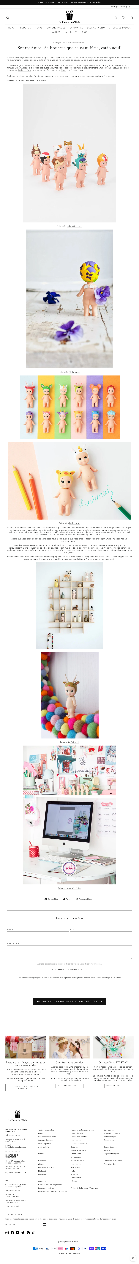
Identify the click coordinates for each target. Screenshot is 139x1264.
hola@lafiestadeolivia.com (15, 1147)
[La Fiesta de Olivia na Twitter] (23, 1232)
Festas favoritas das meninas (82, 1130)
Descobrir (43, 559)
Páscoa (74, 1181)
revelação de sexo (78, 1150)
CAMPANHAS (76, 28)
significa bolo (43, 1147)
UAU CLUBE (71, 32)
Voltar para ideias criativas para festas (71, 1001)
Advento (74, 1174)
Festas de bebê (77, 1133)
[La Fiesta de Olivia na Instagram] (7, 1232)
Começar (57, 43)
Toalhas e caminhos (46, 1130)
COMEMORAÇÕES (56, 28)
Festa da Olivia (46, 545)
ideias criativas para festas (73, 43)
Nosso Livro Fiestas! (112, 1133)
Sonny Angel (21, 68)
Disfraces (42, 1161)
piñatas (41, 1164)
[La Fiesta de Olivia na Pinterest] (28, 1232)
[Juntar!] (44, 1224)
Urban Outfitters (74, 226)
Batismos (74, 1147)
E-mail (74, 930)
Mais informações (69, 1086)
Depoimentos (109, 1140)
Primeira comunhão (79, 1144)
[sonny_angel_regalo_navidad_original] (69, 222)
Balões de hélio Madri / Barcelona (84, 1188)
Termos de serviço (103, 978)
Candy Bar (42, 1181)
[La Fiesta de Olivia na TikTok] (33, 1232)
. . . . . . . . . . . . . (43, 1150)
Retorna (107, 1150)
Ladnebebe (74, 523)
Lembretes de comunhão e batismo (52, 1192)
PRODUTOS (25, 28)
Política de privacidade (50, 978)
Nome (10, 930)
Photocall (42, 1171)
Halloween (75, 1168)
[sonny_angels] (69, 368)
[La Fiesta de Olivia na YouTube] (17, 1232)
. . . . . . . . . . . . (75, 1185)
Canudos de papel (45, 1140)
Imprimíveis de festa (46, 1188)
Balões (41, 1154)
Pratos (40, 1133)
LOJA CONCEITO (96, 28)
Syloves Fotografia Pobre (69, 888)
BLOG (85, 32)
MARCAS (56, 32)
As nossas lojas (110, 1137)
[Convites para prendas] (69, 1047)
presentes (42, 1174)
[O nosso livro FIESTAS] (113, 1047)
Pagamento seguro (111, 1154)
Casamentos (76, 1154)
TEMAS (39, 28)
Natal (63, 70)
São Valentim (76, 1178)
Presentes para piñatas (47, 1168)
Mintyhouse (74, 372)
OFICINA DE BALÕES (120, 28)
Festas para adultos (79, 1137)
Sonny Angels (85, 559)
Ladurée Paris (24, 70)
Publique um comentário (69, 970)
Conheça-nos (109, 1130)
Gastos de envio (110, 1147)
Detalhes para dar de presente (50, 1185)
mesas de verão (77, 1161)
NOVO (11, 28)
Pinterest (74, 742)
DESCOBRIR (113, 1086)
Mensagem (13, 944)
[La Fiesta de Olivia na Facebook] (12, 1232)
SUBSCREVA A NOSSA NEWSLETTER (25, 1087)
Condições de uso (111, 1164)
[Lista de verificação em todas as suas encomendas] (25, 1047)
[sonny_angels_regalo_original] (70, 438)
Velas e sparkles (44, 1144)
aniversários (76, 1157)
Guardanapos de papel (47, 1137)
